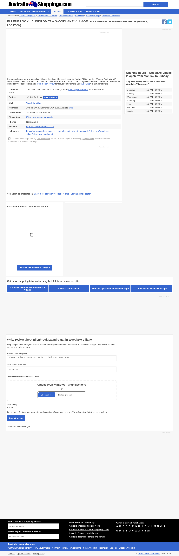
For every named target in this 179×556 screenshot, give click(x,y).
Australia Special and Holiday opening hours (89, 529)
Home (13, 11)
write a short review (46, 84)
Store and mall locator (81, 194)
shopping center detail (78, 89)
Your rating (12, 404)
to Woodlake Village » (34, 268)
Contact (11, 553)
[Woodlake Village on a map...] (31, 258)
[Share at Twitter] (169, 21)
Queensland (75, 548)
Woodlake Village (34, 103)
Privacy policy (39, 553)
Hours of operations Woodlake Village (110, 288)
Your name (16, 364)
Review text (17, 353)
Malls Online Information (149, 553)
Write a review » (50, 97)
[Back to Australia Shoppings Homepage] (47, 4)
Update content (23, 553)
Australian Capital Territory (20, 548)
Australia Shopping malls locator (83, 533)
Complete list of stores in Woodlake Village (27, 288)
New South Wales (42, 548)
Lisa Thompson (43, 139)
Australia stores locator (68, 288)
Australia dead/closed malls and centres (87, 537)
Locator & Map (74, 11)
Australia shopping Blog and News (84, 526)
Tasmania (103, 548)
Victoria (113, 548)
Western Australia (127, 548)
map (71, 108)
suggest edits (88, 139)
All (148, 530)
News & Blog (93, 11)
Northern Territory (60, 548)
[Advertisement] (58, 54)
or (61, 386)
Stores (57, 11)
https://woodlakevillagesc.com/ (40, 126)
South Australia (90, 548)
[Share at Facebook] (164, 21)
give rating (85, 84)
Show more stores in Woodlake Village (51, 194)
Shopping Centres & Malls (34, 11)
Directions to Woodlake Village (152, 288)
